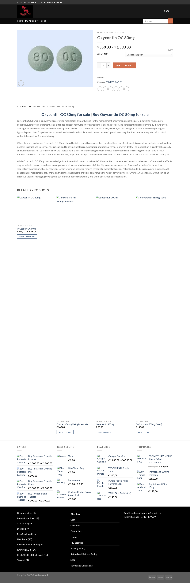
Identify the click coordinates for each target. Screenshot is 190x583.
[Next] (172, 317)
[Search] (170, 21)
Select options (27, 237)
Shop (43, 21)
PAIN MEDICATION (115, 32)
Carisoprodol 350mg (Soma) (149, 424)
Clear (170, 50)
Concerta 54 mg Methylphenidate (72, 424)
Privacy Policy (78, 548)
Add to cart (124, 65)
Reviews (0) (68, 106)
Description (24, 106)
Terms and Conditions (82, 565)
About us (75, 513)
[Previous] (17, 317)
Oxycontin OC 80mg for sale (65, 114)
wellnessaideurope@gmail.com (146, 513)
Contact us (76, 531)
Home (20, 21)
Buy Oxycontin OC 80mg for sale (121, 114)
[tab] (24, 107)
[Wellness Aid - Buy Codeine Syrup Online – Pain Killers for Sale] (29, 11)
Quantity (103, 54)
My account (32, 21)
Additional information (46, 106)
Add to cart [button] (65, 432)
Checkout (75, 525)
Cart (73, 519)
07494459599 (148, 516)
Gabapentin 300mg (105, 424)
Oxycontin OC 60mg (26, 228)
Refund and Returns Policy (84, 554)
